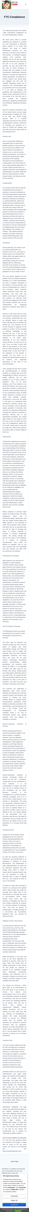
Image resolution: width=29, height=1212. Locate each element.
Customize (14, 1196)
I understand (18, 1210)
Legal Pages (15, 1161)
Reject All (14, 1200)
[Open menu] (25, 4)
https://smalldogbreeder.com (12, 1151)
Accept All (14, 1204)
